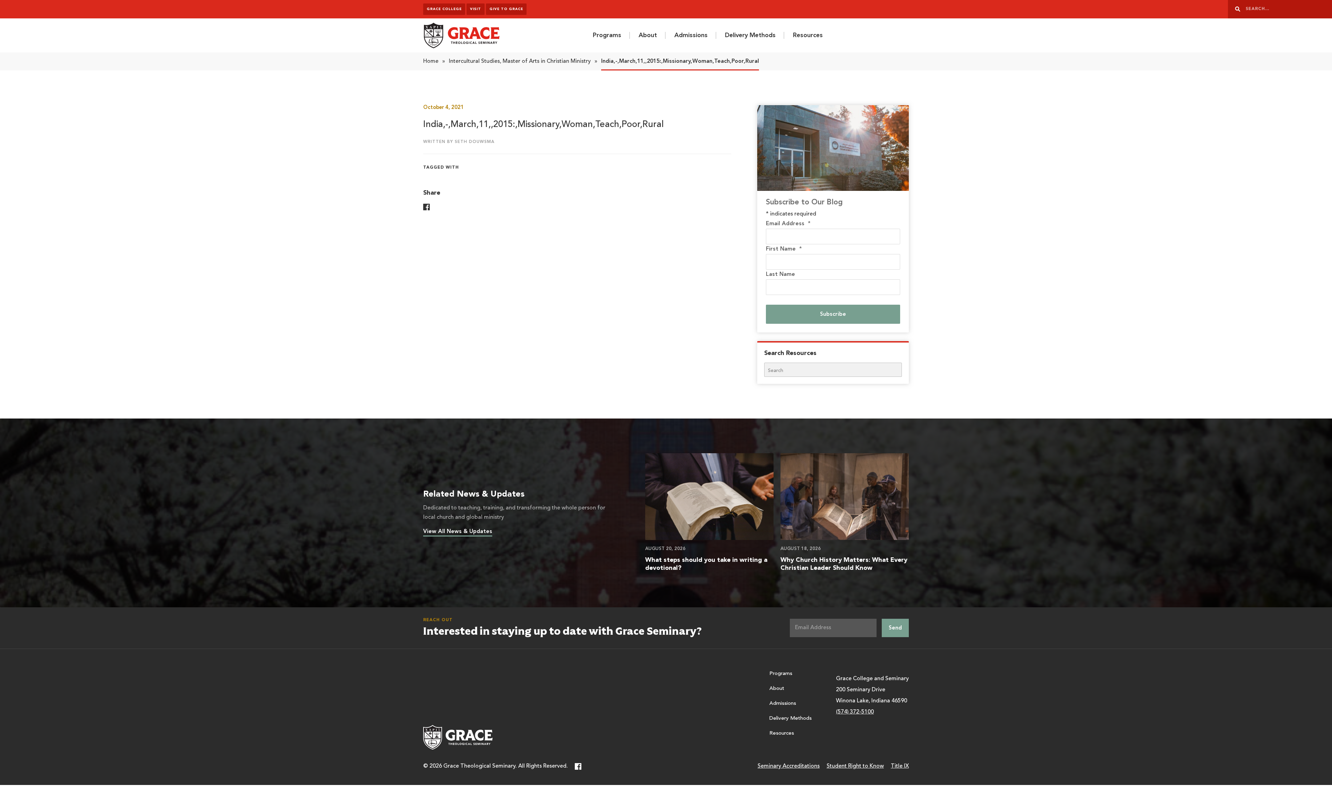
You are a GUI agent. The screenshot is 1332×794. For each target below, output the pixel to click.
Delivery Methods (750, 35)
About (648, 35)
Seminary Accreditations (789, 766)
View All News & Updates (457, 531)
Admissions (691, 35)
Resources (808, 35)
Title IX (900, 766)
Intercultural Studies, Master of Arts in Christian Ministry (520, 61)
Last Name (780, 274)
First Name (784, 249)
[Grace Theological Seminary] (461, 35)
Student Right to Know (855, 766)
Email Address (788, 224)
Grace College (444, 9)
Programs (607, 35)
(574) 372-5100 (855, 712)
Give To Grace (506, 9)
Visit (475, 9)
